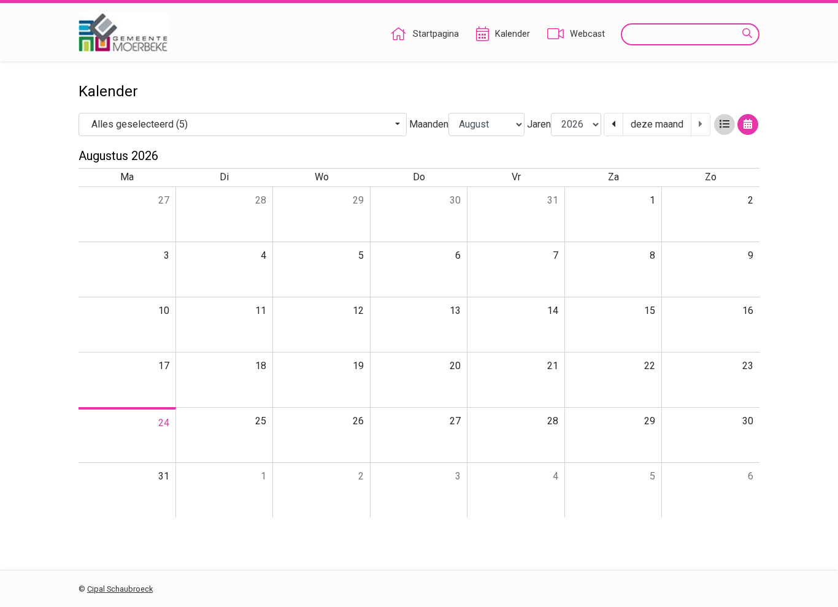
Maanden (428, 124)
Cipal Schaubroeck (120, 589)
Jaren (539, 124)
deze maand (657, 124)
